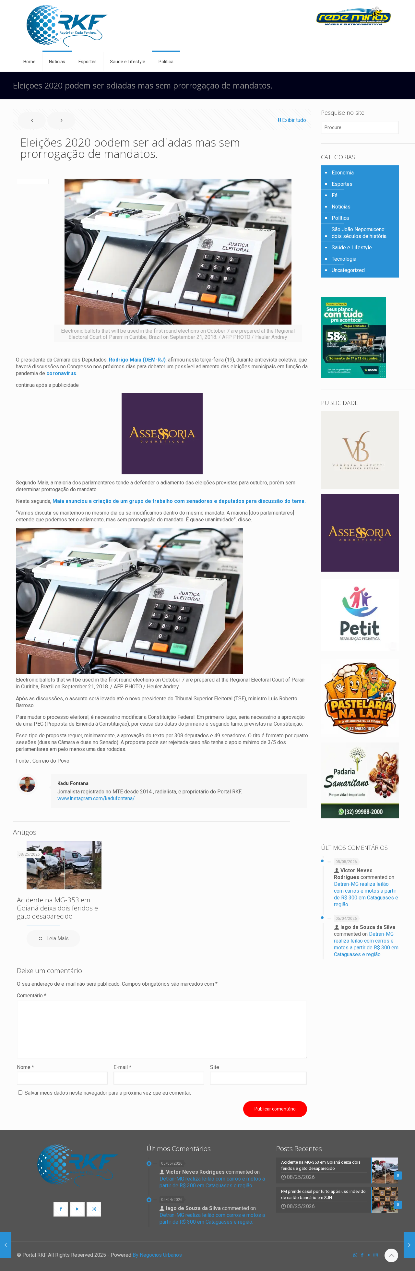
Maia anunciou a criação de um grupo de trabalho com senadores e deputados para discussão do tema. (179, 501)
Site (214, 1067)
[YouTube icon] (368, 1255)
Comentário (31, 995)
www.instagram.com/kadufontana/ (96, 798)
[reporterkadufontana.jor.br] (67, 26)
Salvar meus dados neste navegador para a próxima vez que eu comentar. (108, 1093)
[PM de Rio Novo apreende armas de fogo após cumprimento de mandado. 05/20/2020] (409, 1245)
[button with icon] (60, 1209)
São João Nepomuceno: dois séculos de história (359, 232)
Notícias (341, 207)
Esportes (342, 184)
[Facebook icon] (362, 1255)
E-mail (122, 1067)
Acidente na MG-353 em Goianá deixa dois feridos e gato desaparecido (57, 908)
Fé (335, 195)
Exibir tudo (294, 120)
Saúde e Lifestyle (352, 247)
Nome (25, 1067)
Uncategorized (348, 270)
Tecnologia (344, 259)
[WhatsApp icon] (355, 1255)
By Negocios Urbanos (157, 1255)
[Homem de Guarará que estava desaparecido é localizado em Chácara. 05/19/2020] (5, 1245)
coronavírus (61, 373)
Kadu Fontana (73, 783)
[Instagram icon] (375, 1255)
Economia (343, 173)
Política (340, 218)
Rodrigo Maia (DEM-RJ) (137, 360)
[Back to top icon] (391, 1255)
